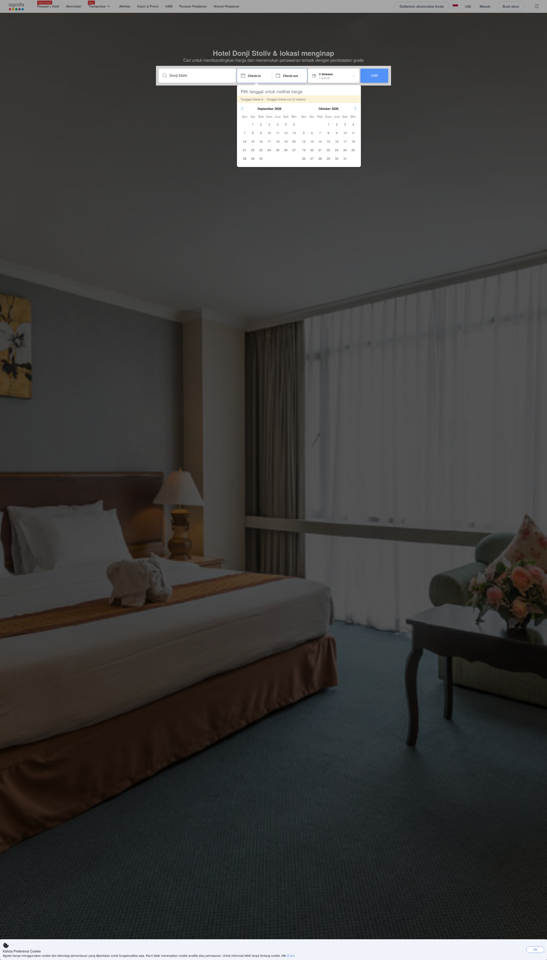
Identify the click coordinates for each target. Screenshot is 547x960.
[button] (242, 109)
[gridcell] (253, 124)
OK (535, 949)
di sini (290, 955)
